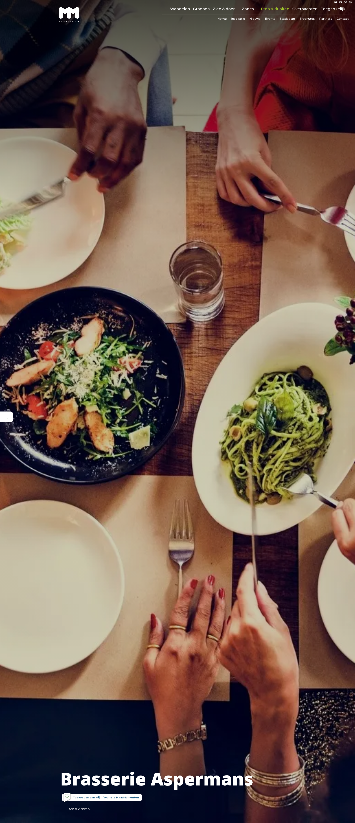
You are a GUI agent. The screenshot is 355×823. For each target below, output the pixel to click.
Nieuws (255, 19)
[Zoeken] (163, 9)
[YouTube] (327, 2)
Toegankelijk (333, 9)
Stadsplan (287, 19)
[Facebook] (318, 2)
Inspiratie (238, 19)
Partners (325, 19)
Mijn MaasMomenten (101, 797)
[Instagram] (323, 2)
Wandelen (180, 9)
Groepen (201, 9)
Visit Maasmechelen (69, 14)
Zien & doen (224, 9)
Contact (343, 19)
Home (222, 19)
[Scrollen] (177, 817)
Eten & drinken (275, 9)
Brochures (307, 19)
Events (270, 19)
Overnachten (305, 9)
